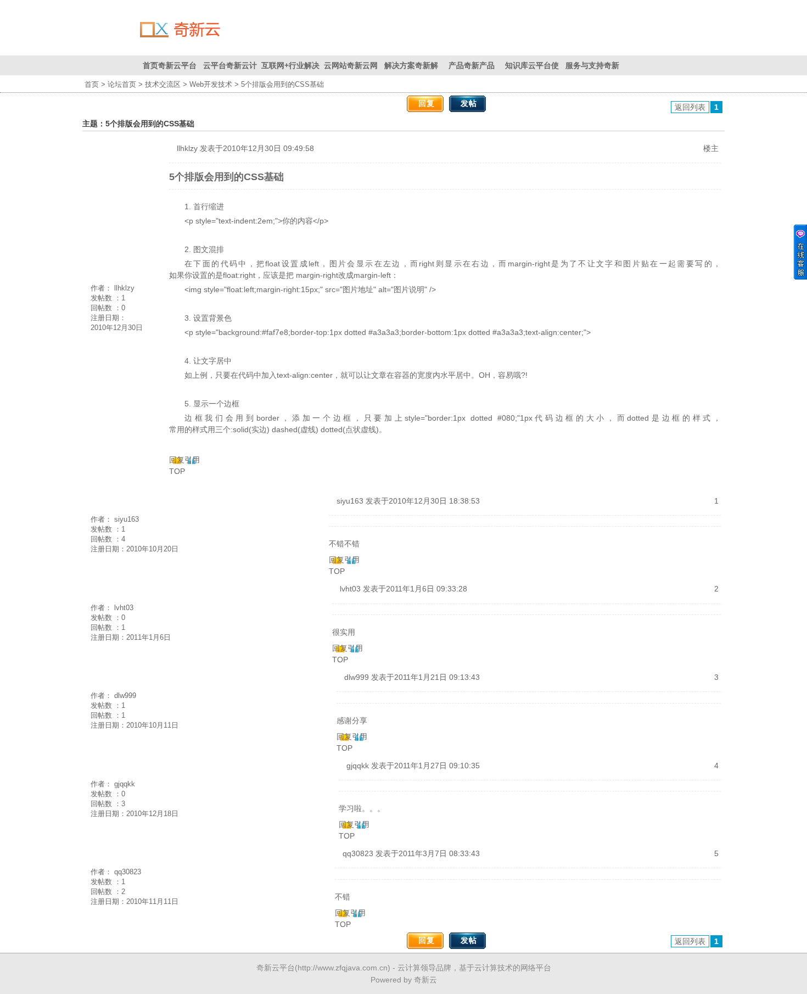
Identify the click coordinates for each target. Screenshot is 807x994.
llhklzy (124, 288)
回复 (426, 103)
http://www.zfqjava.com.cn (343, 967)
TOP (177, 471)
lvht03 (123, 608)
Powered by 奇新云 (404, 979)
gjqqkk (124, 784)
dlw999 (125, 695)
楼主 (711, 148)
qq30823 (127, 872)
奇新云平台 (275, 967)
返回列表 (690, 107)
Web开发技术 (210, 84)
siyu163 (126, 519)
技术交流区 (163, 84)
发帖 (469, 103)
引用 (192, 459)
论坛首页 (122, 84)
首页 (92, 84)
